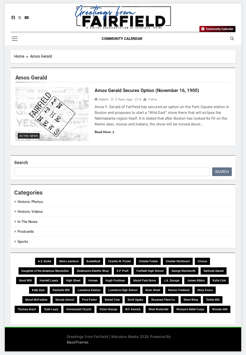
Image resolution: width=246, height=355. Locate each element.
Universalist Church (79, 309)
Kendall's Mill (61, 290)
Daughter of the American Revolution (45, 271)
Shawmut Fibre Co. (163, 299)
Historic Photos (30, 202)
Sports (23, 241)
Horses (93, 280)
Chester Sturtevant (178, 261)
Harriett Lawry (49, 280)
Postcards (26, 231)
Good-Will (25, 280)
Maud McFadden (36, 299)
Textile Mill (213, 299)
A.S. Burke (44, 261)
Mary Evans (205, 290)
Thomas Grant (27, 309)
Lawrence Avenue (89, 290)
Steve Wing (191, 299)
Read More (103, 131)
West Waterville (158, 309)
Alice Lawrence (69, 261)
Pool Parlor (89, 299)
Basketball (93, 261)
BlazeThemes (77, 342)
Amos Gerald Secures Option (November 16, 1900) (147, 90)
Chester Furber (148, 261)
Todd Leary (51, 309)
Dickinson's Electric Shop (93, 271)
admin (104, 99)
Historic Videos (30, 211)
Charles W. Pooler (119, 261)
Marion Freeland (179, 290)
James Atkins (196, 280)
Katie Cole (219, 280)
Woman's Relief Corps (190, 309)
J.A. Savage (171, 280)
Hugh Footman (115, 280)
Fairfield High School (150, 271)
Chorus (202, 261)
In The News (28, 136)
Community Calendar (122, 39)
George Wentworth (184, 271)
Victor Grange (108, 309)
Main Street (152, 290)
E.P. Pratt (123, 271)
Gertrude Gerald (213, 271)
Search (21, 162)
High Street (73, 280)
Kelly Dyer (38, 290)
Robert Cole (112, 299)
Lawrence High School (122, 290)
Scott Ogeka (135, 299)
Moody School (64, 299)
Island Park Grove (144, 280)
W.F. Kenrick (133, 309)
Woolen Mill (220, 309)
